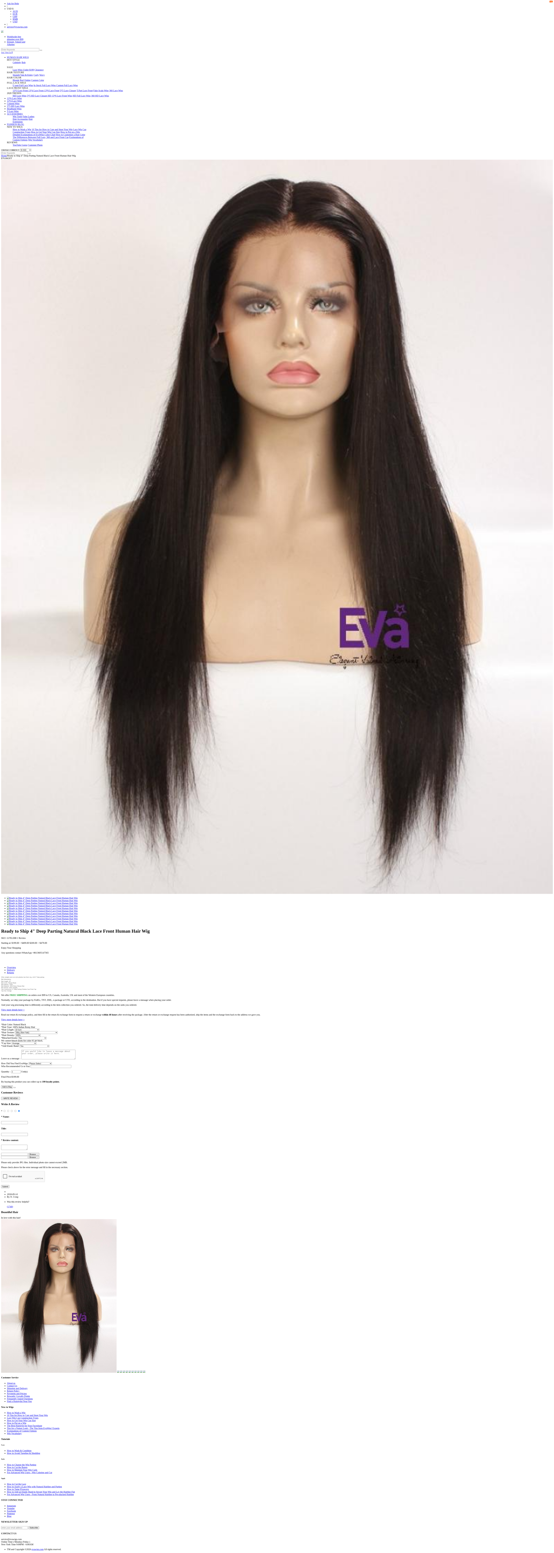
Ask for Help (13, 3)
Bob (24, 62)
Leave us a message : (10, 1058)
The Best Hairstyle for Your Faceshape (24, 1425)
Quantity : (5, 1071)
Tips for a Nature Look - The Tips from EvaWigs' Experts (33, 1428)
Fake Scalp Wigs (101, 90)
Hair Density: (8, 1035)
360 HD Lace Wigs (100, 96)
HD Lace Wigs (19, 96)
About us (11, 1383)
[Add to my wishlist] (14, 1087)
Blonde (16, 80)
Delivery (11, 970)
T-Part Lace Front (85, 90)
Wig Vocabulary (35, 140)
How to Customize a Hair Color (70, 134)
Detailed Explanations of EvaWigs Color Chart (34, 134)
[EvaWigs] (2, 32)
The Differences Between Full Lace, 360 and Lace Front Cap (41, 137)
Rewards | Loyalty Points (18, 1396)
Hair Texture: (7, 1032)
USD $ (10, 8)
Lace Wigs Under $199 (23, 70)
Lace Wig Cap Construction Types (22, 1418)
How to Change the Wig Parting (21, 1465)
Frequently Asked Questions (20, 1399)
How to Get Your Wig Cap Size (45, 132)
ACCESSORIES (15, 114)
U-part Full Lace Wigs (23, 85)
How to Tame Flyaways (18, 1489)
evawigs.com (38, 1549)
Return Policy (13, 1391)
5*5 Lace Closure (68, 90)
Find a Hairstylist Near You (19, 1401)
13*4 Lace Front (36, 90)
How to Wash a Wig (22, 129)
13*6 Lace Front (51, 90)
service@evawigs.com (17, 27)
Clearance (39, 70)
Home (4, 155)
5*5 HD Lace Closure (37, 96)
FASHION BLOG (15, 124)
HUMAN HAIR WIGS (18, 57)
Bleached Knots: (9, 1038)
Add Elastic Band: (10, 1046)
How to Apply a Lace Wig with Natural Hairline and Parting (34, 1486)
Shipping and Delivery (17, 1388)
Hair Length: (7, 1029)
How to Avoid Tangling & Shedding (23, 1453)
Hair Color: (7, 1024)
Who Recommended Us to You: (15, 1066)
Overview (11, 967)
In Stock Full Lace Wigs (45, 85)
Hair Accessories (20, 119)
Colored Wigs (13, 103)
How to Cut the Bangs (17, 1467)
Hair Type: (6, 1027)
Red (22, 80)
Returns (10, 972)
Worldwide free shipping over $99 (15, 37)
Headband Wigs (14, 109)
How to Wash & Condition (19, 1450)
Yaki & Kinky (26, 75)
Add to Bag (7, 1087)
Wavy (42, 75)
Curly (36, 75)
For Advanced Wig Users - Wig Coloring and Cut (29, 1472)
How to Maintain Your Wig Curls (22, 1470)
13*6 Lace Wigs (14, 98)
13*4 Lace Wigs (14, 101)
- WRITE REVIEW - (10, 1098)
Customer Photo (35, 145)
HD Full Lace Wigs (82, 96)
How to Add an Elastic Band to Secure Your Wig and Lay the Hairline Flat (41, 1492)
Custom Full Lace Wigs (67, 85)
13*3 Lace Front (20, 90)
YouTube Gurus (20, 145)
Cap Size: (6, 1043)
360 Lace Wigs (116, 90)
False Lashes (28, 116)
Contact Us (12, 1386)
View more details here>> (13, 1010)
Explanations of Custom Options (22, 1431)
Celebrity (17, 62)
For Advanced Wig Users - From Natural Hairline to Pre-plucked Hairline (40, 1494)
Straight (16, 75)
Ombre (27, 80)
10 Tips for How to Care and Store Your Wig (52, 129)
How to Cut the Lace (16, 1484)
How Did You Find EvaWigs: (14, 1063)
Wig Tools (17, 116)
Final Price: (6, 1077)
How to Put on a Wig (70, 132)
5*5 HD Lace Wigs (16, 106)
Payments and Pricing (17, 1393)
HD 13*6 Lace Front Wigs (60, 96)
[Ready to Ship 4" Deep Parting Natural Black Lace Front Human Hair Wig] (42, 898)
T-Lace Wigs (13, 111)
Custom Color (37, 80)
